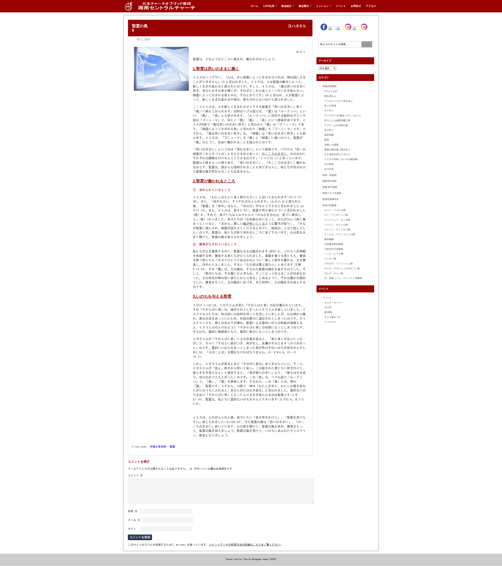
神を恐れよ (330, 96)
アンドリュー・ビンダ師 (337, 219)
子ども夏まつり (332, 317)
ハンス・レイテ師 (333, 253)
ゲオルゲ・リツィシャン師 (338, 263)
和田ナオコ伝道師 (331, 193)
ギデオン (329, 110)
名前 (132, 511)
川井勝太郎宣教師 (333, 244)
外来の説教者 (329, 205)
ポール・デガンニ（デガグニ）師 (342, 268)
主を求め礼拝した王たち (337, 154)
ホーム (254, 6)
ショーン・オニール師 (336, 224)
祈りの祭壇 (330, 105)
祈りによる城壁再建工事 (337, 120)
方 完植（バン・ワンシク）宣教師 (343, 278)
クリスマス (330, 322)
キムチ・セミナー (333, 302)
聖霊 (172, 446)
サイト (132, 528)
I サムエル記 (330, 91)
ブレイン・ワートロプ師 (337, 229)
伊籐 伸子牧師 (329, 187)
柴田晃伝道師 (329, 181)
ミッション (322, 6)
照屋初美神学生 (330, 199)
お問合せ (356, 6)
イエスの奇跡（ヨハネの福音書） (342, 159)
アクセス (371, 6)
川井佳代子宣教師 (333, 249)
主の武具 (329, 169)
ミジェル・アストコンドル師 (339, 234)
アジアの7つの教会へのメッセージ (342, 115)
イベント (341, 6)
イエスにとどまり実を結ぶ (338, 101)
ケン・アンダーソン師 (336, 215)
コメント (135, 475)
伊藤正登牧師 (158, 446)
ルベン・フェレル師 (335, 210)
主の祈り (329, 130)
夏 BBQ (328, 312)
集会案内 (304, 6)
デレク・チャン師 (333, 273)
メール (134, 520)
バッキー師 (330, 258)
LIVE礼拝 (268, 6)
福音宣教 (329, 135)
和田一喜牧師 (329, 175)
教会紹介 (286, 6)
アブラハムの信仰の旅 (336, 125)
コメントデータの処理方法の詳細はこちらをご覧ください (244, 544)
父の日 (327, 307)
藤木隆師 (329, 239)
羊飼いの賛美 (331, 144)
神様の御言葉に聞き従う (337, 149)
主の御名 (329, 164)
